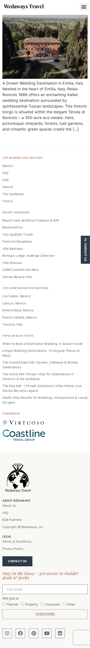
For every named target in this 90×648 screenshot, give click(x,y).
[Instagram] (7, 633)
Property (31, 604)
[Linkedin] (60, 633)
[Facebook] (20, 633)
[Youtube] (47, 633)
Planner (12, 604)
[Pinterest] (33, 633)
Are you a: (10, 599)
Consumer (52, 604)
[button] (84, 7)
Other (71, 604)
